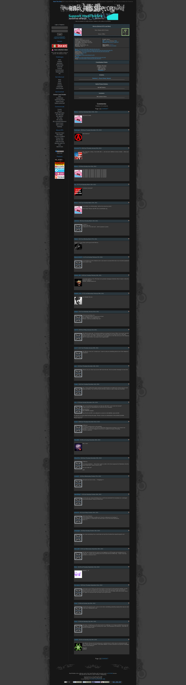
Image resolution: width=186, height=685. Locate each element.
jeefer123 (76, 512)
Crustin (76, 384)
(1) (79, 49)
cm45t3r (76, 639)
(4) (84, 49)
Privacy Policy (59, 138)
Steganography (60, 71)
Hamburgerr (77, 130)
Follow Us (124, 1)
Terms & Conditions (60, 136)
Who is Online (59, 124)
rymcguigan (77, 530)
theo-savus (77, 585)
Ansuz (75, 603)
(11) (96, 49)
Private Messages (59, 112)
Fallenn (76, 239)
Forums (89, 1)
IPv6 (59, 145)
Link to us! (59, 153)
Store (94, 1)
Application (59, 63)
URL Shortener (101, 1)
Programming (59, 65)
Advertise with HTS (60, 143)
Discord (84, 1)
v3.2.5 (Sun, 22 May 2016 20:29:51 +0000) (97, 679)
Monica (76, 111)
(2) (81, 49)
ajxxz (75, 366)
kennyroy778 (77, 148)
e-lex (75, 402)
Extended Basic (60, 70)
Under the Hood (60, 141)
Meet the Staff (59, 139)
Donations (101, 70)
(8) (90, 49)
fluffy (115, 41)
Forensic (59, 68)
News (59, 81)
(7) (89, 49)
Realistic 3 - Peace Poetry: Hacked (101, 78)
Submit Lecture (60, 101)
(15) (107, 50)
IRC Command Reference (59, 121)
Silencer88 (77, 548)
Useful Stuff (60, 86)
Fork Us (130, 1)
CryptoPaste (109, 1)
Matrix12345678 (78, 257)
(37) (111, 50)
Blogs (59, 79)
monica (107, 41)
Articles (60, 83)
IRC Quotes (60, 119)
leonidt (76, 421)
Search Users (59, 123)
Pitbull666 (76, 439)
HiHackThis (77, 458)
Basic (59, 59)
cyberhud (76, 220)
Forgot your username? (59, 38)
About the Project (59, 133)
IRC (79, 1)
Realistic (59, 61)
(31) (108, 51)
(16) (109, 50)
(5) (85, 49)
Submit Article (59, 98)
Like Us (118, 1)
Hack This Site (57, 1)
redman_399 (77, 275)
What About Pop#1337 (113, 42)
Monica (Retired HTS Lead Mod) (102, 26)
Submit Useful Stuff (60, 103)
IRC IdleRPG (59, 116)
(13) (99, 49)
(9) (92, 49)
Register (62, 24)
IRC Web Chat (59, 114)
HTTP (75, 1)
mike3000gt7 (77, 494)
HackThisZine (59, 88)
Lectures (59, 85)
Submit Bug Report (60, 99)
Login (56, 24)
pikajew (76, 311)
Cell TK (76, 329)
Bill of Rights (60, 134)
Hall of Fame (59, 146)
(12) (100, 50)
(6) (87, 49)
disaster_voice (77, 293)
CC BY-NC (110, 673)
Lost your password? (59, 36)
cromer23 (76, 476)
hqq (75, 184)
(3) (82, 49)
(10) (94, 49)
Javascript (59, 66)
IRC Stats (59, 118)
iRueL (75, 567)
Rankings (59, 126)
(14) (105, 50)
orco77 (76, 348)
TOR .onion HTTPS (67, 1)
